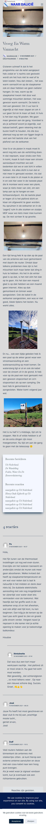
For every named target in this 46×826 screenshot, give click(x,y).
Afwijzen (30, 821)
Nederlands (11, 1)
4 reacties (23, 59)
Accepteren (16, 821)
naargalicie (10, 490)
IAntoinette (19, 653)
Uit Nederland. (12, 464)
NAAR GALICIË (22, 4)
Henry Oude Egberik (14, 493)
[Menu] (42, 4)
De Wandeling (11, 468)
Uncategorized (9, 59)
